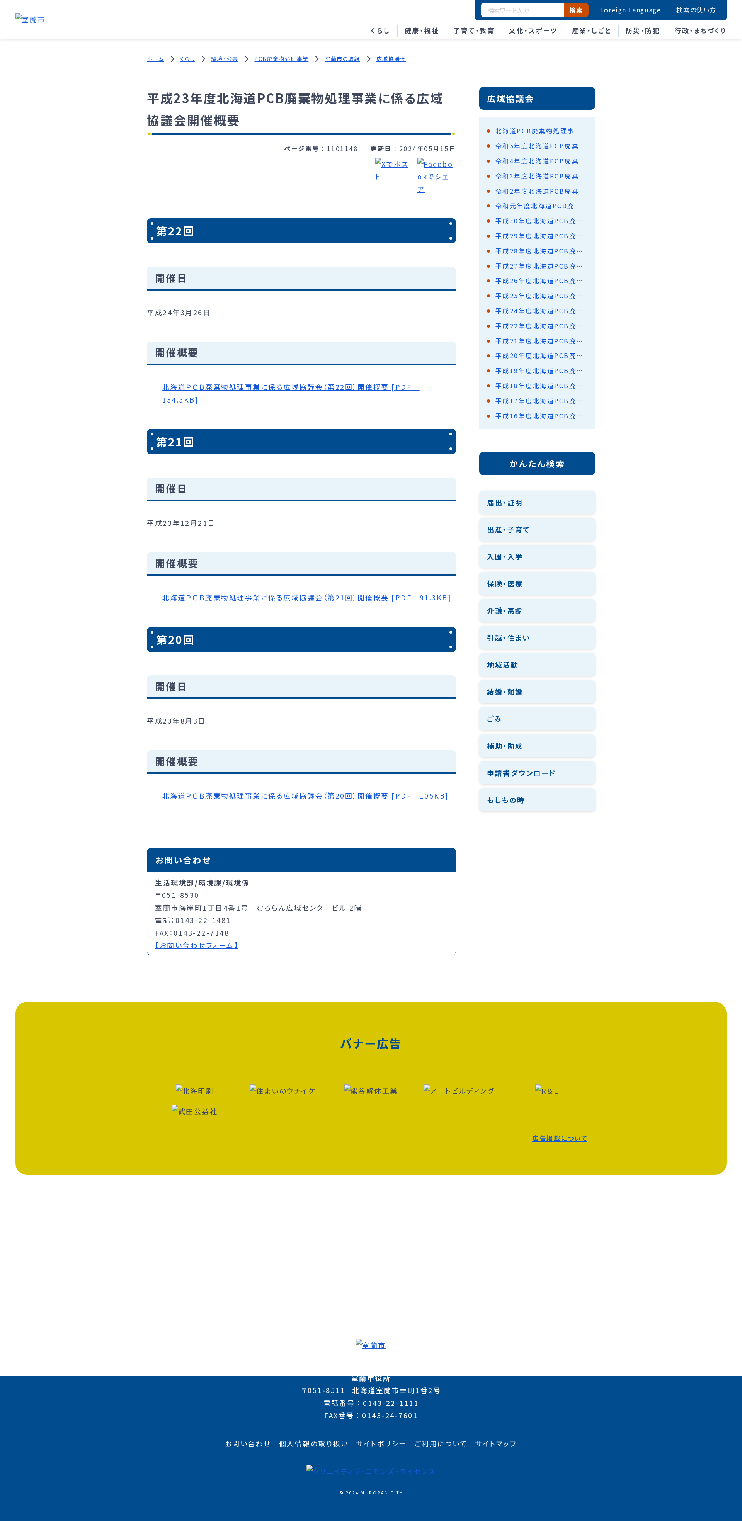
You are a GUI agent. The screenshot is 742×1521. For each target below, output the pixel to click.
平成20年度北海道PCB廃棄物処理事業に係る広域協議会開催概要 (541, 355)
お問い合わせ (248, 1443)
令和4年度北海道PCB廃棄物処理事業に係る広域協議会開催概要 (541, 160)
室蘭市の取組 (342, 59)
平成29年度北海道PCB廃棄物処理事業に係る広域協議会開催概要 (541, 235)
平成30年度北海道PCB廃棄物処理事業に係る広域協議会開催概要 (541, 220)
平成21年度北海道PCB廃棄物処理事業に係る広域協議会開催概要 (541, 340)
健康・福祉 (422, 30)
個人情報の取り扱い (314, 1443)
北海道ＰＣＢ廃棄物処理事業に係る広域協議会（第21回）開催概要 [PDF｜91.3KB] (306, 597)
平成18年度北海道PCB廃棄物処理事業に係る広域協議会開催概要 (541, 385)
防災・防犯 (643, 30)
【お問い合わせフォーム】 (196, 945)
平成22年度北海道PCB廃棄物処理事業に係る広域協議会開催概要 (541, 325)
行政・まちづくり (700, 30)
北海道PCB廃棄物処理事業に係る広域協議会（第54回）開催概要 (541, 130)
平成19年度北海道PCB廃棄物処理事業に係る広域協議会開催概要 (541, 370)
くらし (380, 30)
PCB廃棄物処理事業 (281, 59)
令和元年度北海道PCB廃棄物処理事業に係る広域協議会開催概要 (541, 205)
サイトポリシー (381, 1443)
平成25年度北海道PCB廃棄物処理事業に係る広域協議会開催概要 (541, 295)
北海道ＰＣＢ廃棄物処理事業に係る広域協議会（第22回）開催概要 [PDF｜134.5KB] (291, 393)
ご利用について (441, 1443)
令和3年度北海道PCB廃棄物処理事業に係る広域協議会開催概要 (541, 175)
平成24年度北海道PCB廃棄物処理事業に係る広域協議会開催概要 (541, 310)
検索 (576, 10)
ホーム (155, 59)
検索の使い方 (696, 9)
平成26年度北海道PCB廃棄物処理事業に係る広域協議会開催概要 (541, 280)
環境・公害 (224, 59)
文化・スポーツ (533, 30)
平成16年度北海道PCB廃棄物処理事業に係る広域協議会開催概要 (541, 415)
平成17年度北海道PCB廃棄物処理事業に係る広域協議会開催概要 (541, 400)
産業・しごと (591, 30)
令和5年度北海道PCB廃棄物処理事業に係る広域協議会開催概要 (541, 145)
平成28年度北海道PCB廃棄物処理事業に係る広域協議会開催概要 (541, 250)
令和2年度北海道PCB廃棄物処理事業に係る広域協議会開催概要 (541, 190)
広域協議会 (391, 59)
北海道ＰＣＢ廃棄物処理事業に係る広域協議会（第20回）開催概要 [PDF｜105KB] (305, 795)
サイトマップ (496, 1443)
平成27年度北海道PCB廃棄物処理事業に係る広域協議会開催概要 (541, 265)
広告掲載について (559, 1138)
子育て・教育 (474, 30)
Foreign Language (630, 9)
